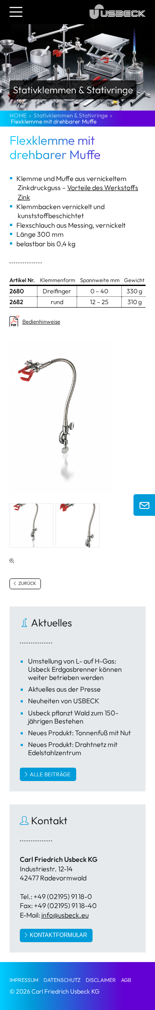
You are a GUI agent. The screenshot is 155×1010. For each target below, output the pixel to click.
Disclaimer (101, 980)
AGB (126, 980)
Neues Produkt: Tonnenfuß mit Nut (79, 732)
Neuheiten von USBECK (63, 700)
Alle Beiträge (50, 774)
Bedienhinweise (41, 321)
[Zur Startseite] (118, 20)
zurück (27, 583)
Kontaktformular (58, 935)
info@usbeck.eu (65, 915)
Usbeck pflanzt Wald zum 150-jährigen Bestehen (73, 716)
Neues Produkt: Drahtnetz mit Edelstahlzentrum (73, 748)
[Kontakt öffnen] (144, 505)
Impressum (23, 980)
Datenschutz (62, 980)
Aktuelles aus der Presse (64, 689)
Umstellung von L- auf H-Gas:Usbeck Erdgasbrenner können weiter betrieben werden (75, 669)
